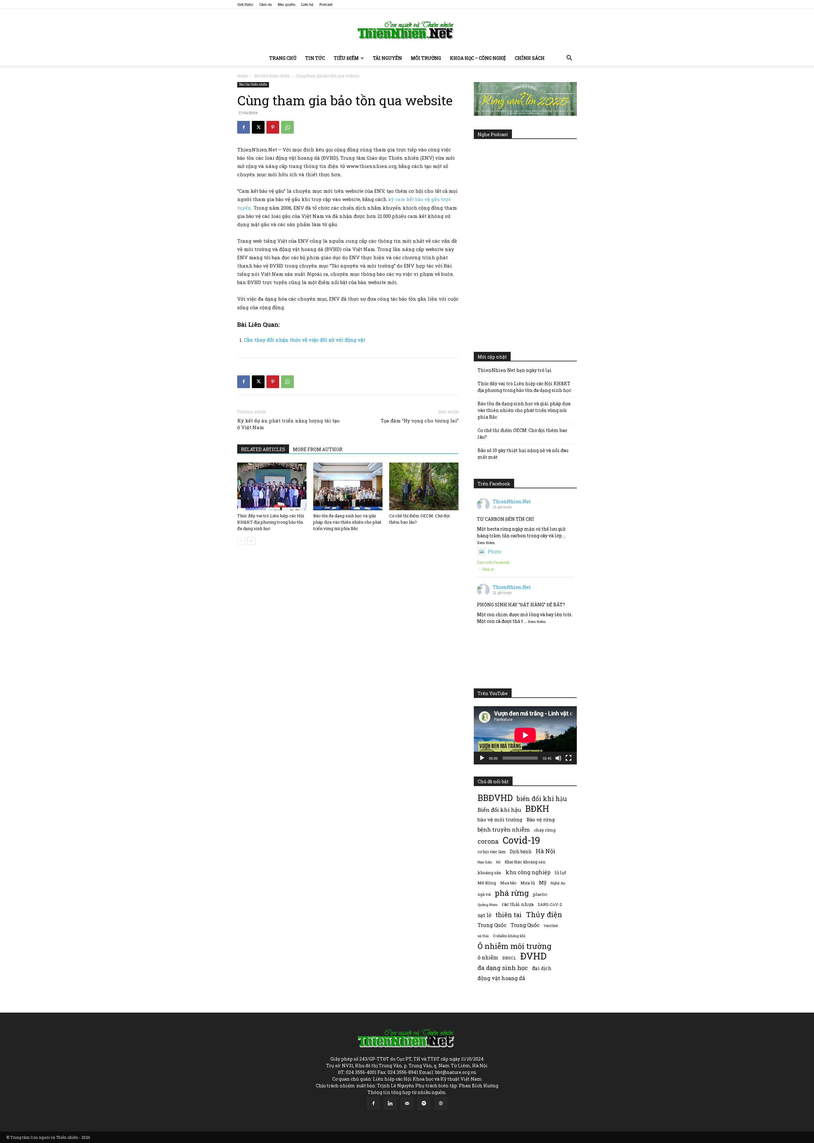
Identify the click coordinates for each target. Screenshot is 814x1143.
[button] (569, 59)
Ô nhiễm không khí (509, 935)
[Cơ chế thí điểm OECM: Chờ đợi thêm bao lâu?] (424, 486)
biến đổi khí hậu (542, 798)
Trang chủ (282, 58)
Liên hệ (307, 4)
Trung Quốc (492, 925)
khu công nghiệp (528, 872)
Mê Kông (487, 883)
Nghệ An (558, 883)
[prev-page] (241, 541)
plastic (540, 894)
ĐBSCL (509, 958)
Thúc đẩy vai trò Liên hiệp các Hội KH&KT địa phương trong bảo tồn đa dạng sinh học (270, 522)
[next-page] (251, 541)
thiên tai (508, 914)
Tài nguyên (387, 58)
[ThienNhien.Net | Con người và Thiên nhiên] (407, 30)
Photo (494, 551)
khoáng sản (489, 872)
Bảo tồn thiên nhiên (272, 75)
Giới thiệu (245, 4)
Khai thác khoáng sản (525, 861)
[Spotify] (423, 1103)
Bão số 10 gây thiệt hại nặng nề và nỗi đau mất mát (523, 453)
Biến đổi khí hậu (499, 809)
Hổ (498, 862)
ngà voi (484, 894)
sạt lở (484, 915)
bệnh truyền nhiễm (504, 829)
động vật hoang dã (501, 978)
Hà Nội (545, 851)
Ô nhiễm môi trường (514, 946)
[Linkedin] (390, 1103)
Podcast (326, 4)
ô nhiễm (488, 957)
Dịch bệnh (521, 851)
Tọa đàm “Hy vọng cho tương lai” (420, 420)
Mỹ (543, 882)
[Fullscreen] (568, 758)
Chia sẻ (488, 569)
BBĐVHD (495, 797)
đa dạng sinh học (503, 968)
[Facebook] (243, 127)
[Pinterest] (272, 127)
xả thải (483, 936)
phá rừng (512, 892)
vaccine (551, 925)
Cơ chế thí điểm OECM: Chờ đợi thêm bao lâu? (522, 433)
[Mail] (407, 1103)
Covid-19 (521, 840)
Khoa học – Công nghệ (478, 58)
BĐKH (537, 808)
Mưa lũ (528, 883)
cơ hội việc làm (492, 851)
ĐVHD (533, 955)
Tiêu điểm (346, 58)
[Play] (482, 758)
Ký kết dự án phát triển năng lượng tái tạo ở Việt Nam (288, 423)
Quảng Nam (488, 904)
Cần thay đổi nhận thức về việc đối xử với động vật (304, 340)
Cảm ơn (265, 4)
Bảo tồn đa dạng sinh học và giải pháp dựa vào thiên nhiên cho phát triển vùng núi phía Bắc (347, 522)
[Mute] (558, 758)
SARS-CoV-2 (550, 904)
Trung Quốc (525, 925)
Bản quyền (286, 4)
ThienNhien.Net (512, 501)
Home (242, 75)
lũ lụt (560, 872)
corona (488, 841)
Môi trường (426, 58)
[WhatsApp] (287, 127)
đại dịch (541, 968)
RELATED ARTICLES (263, 449)
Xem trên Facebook (493, 562)
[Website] (440, 1103)
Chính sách (530, 58)
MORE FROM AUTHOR (317, 449)
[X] (258, 127)
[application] (525, 735)
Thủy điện (544, 914)
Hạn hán (485, 862)
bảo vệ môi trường (500, 819)
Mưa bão (508, 882)
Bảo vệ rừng (541, 819)
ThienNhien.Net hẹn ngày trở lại (515, 370)
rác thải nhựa (518, 904)
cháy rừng (544, 830)
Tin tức (315, 58)
